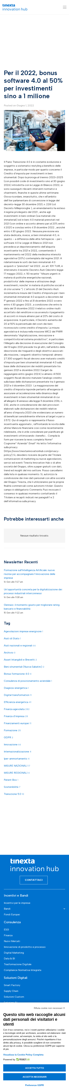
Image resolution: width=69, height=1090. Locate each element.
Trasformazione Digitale (17, 964)
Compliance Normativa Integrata (22, 970)
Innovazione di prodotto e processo (25, 946)
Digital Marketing (14, 952)
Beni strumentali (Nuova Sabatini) (24, 666)
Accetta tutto (34, 1068)
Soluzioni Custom (14, 996)
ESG (6, 929)
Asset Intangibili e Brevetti (20, 659)
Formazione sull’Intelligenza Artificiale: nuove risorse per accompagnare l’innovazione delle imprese (29, 574)
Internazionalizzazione (17, 751)
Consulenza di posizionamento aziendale (28, 680)
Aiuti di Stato (12, 638)
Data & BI (9, 958)
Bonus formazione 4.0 (17, 673)
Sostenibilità (12, 786)
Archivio (9, 652)
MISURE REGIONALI (17, 772)
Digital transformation (18, 695)
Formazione (12, 730)
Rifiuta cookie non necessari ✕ (49, 1008)
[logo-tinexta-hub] (15, 7)
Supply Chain (11, 990)
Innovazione (12, 744)
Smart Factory (12, 985)
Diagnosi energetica (16, 687)
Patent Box (11, 779)
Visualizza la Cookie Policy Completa (23, 1054)
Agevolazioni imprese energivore (23, 631)
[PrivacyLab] (22, 1059)
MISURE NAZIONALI (17, 765)
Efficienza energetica (17, 702)
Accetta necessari (35, 1077)
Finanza (8, 935)
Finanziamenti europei (17, 723)
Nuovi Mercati (12, 941)
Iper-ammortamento (17, 758)
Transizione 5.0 (14, 793)
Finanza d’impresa (16, 716)
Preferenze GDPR (34, 1085)
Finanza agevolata (17, 709)
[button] (65, 7)
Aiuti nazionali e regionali (20, 645)
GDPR (8, 737)
